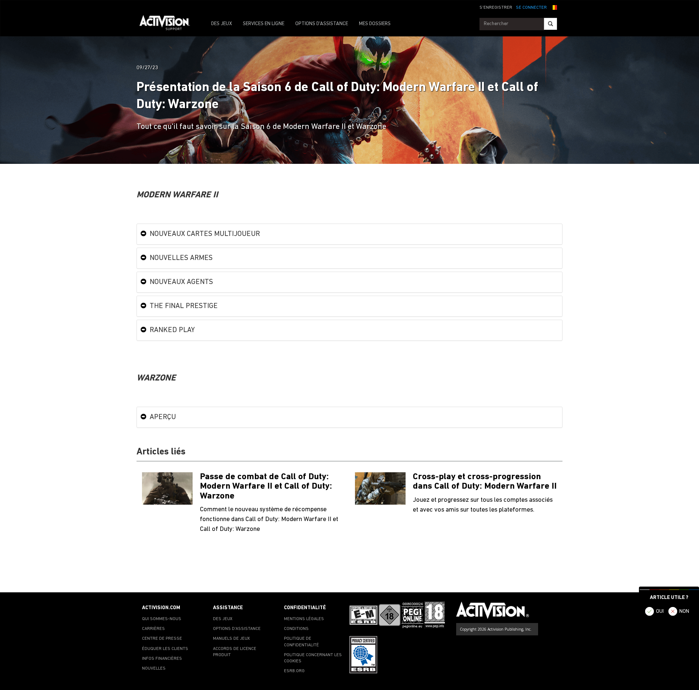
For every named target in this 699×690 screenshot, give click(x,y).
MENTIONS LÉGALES (304, 619)
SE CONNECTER (531, 7)
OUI (660, 611)
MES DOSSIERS (375, 24)
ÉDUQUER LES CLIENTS (165, 649)
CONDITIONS (296, 629)
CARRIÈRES (153, 629)
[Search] (550, 24)
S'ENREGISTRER (495, 7)
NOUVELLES (154, 668)
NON (684, 611)
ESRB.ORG (294, 671)
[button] (553, 7)
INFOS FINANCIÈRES (162, 659)
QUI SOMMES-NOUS (161, 619)
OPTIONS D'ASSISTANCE (321, 24)
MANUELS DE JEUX (231, 638)
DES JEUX (221, 24)
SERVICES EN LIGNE (263, 24)
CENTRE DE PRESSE (162, 638)
